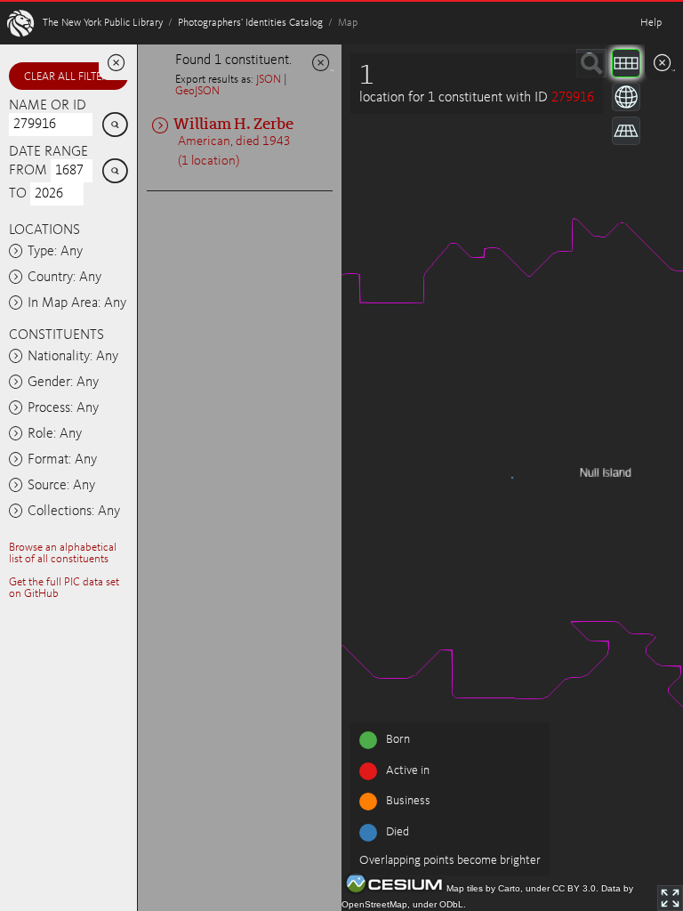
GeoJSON (197, 91)
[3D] (626, 97)
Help (651, 23)
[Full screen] (670, 898)
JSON (268, 79)
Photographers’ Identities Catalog (250, 23)
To (18, 194)
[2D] (626, 63)
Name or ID (47, 106)
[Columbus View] (626, 131)
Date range (48, 152)
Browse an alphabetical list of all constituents (63, 553)
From (28, 171)
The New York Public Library (103, 23)
